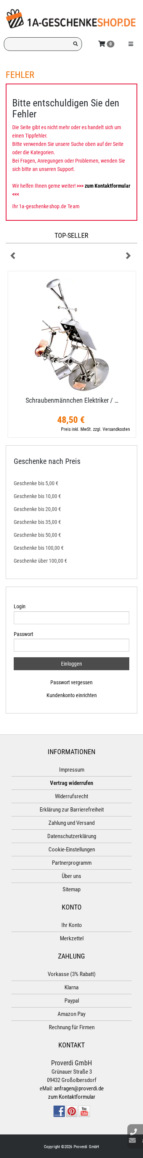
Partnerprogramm (72, 862)
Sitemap (71, 889)
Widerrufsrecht (71, 796)
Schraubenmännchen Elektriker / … (72, 400)
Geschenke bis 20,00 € (37, 509)
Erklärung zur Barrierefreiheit (72, 809)
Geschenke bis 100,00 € (39, 548)
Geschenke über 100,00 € (40, 561)
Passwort (23, 634)
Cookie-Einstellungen (71, 849)
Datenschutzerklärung (71, 836)
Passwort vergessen (71, 682)
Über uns (71, 876)
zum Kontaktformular (107, 186)
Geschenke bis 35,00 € (37, 522)
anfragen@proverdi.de (79, 1088)
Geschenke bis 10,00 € (37, 496)
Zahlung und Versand (71, 822)
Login (20, 606)
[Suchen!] (75, 44)
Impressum (71, 769)
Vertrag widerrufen (71, 783)
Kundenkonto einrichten (72, 695)
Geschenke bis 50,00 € (37, 535)
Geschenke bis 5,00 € (36, 483)
